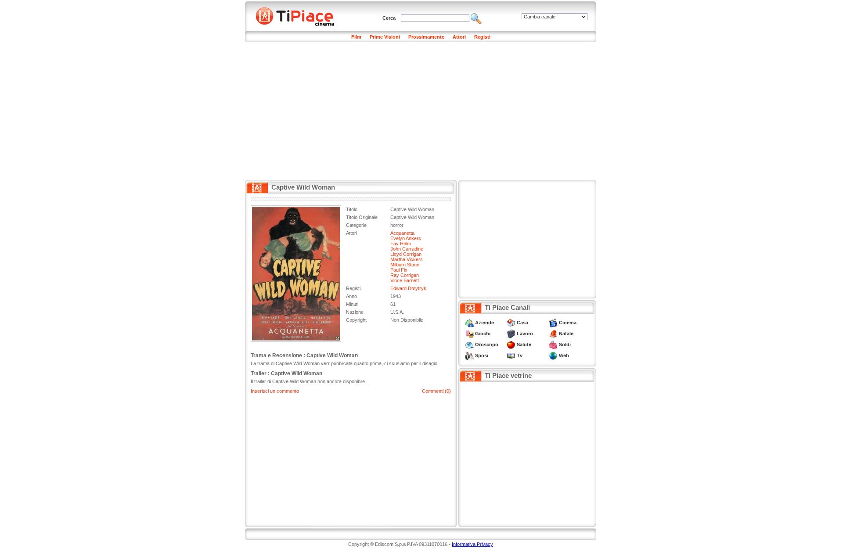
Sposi (481, 355)
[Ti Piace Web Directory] (553, 355)
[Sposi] (469, 355)
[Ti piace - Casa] (511, 322)
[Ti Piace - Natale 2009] (553, 333)
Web (564, 355)
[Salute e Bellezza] (511, 344)
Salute (524, 344)
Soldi (565, 344)
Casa (522, 322)
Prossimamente (426, 36)
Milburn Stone (404, 264)
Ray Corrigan (404, 275)
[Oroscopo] (469, 344)
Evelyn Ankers (405, 238)
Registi (482, 36)
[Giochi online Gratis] (469, 333)
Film (356, 36)
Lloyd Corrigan (406, 254)
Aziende (484, 322)
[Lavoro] (511, 333)
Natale (566, 333)
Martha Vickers (406, 259)
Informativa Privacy (472, 544)
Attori (459, 36)
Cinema (567, 322)
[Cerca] (476, 18)
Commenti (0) (436, 391)
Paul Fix (398, 270)
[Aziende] (469, 322)
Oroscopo (486, 344)
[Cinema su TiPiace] (553, 322)
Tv (519, 355)
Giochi (482, 333)
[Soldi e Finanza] (553, 344)
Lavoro (525, 333)
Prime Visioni (385, 36)
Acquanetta (402, 233)
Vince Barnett (404, 280)
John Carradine (406, 248)
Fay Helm (400, 243)
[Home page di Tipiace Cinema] (299, 15)
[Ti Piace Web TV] (511, 355)
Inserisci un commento (275, 391)
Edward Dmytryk (408, 288)
